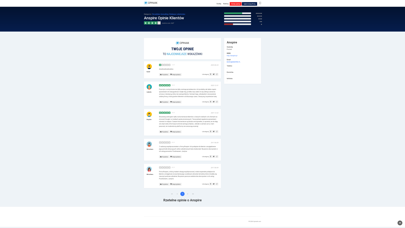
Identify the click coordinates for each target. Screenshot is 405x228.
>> (193, 194)
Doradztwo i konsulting (160, 14)
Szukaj (219, 4)
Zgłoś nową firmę (250, 4)
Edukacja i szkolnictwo (177, 14)
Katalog (226, 4)
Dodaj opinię (235, 4)
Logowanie (260, 3)
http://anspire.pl (232, 55)
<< (172, 194)
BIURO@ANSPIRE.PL (233, 62)
